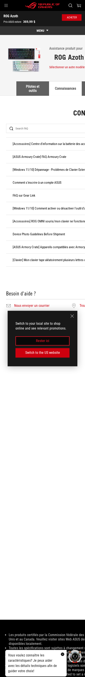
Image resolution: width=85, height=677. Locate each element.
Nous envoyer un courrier (31, 306)
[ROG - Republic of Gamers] (42, 5)
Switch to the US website (42, 353)
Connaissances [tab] (65, 88)
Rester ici (42, 341)
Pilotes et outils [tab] (32, 88)
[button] (6, 5)
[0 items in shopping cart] (79, 5)
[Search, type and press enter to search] (70, 5)
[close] (72, 316)
